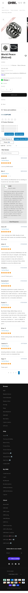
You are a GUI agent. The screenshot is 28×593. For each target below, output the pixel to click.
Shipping (2, 70)
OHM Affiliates (6, 518)
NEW (4, 390)
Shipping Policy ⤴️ (7, 456)
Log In (4, 477)
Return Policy (6, 442)
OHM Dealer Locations (8, 532)
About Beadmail (7, 411)
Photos (7, 142)
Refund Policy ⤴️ (7, 453)
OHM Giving (6, 515)
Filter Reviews (5, 150)
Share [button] (4, 104)
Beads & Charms (5, 10)
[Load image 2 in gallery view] (14, 48)
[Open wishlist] (21, 3)
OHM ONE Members (8, 491)
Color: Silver (22, 10)
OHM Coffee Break (7, 529)
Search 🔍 (5, 435)
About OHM (6, 504)
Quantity (3, 86)
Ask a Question (9, 134)
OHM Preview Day (7, 525)
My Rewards (6, 480)
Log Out (5, 494)
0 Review (14, 65)
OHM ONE (5, 415)
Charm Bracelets (7, 397)
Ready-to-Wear (6, 401)
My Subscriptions (7, 484)
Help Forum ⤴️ (6, 460)
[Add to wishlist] (26, 56)
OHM (3, 7)
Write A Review (22, 65)
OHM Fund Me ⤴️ (7, 543)
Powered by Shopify (17, 588)
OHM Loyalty (6, 511)
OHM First (5, 522)
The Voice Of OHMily (8, 439)
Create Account (6, 473)
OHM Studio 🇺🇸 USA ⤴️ (8, 539)
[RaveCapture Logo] (6, 114)
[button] (3, 3)
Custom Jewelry (7, 422)
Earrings (5, 404)
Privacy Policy (6, 446)
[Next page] (19, 372)
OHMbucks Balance (7, 487)
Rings (4, 408)
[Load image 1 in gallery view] (5, 48)
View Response (14, 221)
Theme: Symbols (14, 10)
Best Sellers (6, 418)
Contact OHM (6, 463)
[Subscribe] (21, 553)
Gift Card (5, 425)
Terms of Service (7, 449)
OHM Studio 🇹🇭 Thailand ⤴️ (10, 536)
